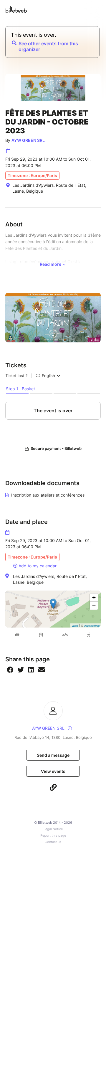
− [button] (94, 605)
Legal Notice (53, 829)
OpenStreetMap (92, 625)
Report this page (53, 835)
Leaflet (75, 625)
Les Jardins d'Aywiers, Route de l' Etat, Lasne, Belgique (50, 579)
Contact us (53, 842)
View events (53, 771)
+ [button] (94, 597)
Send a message (53, 755)
